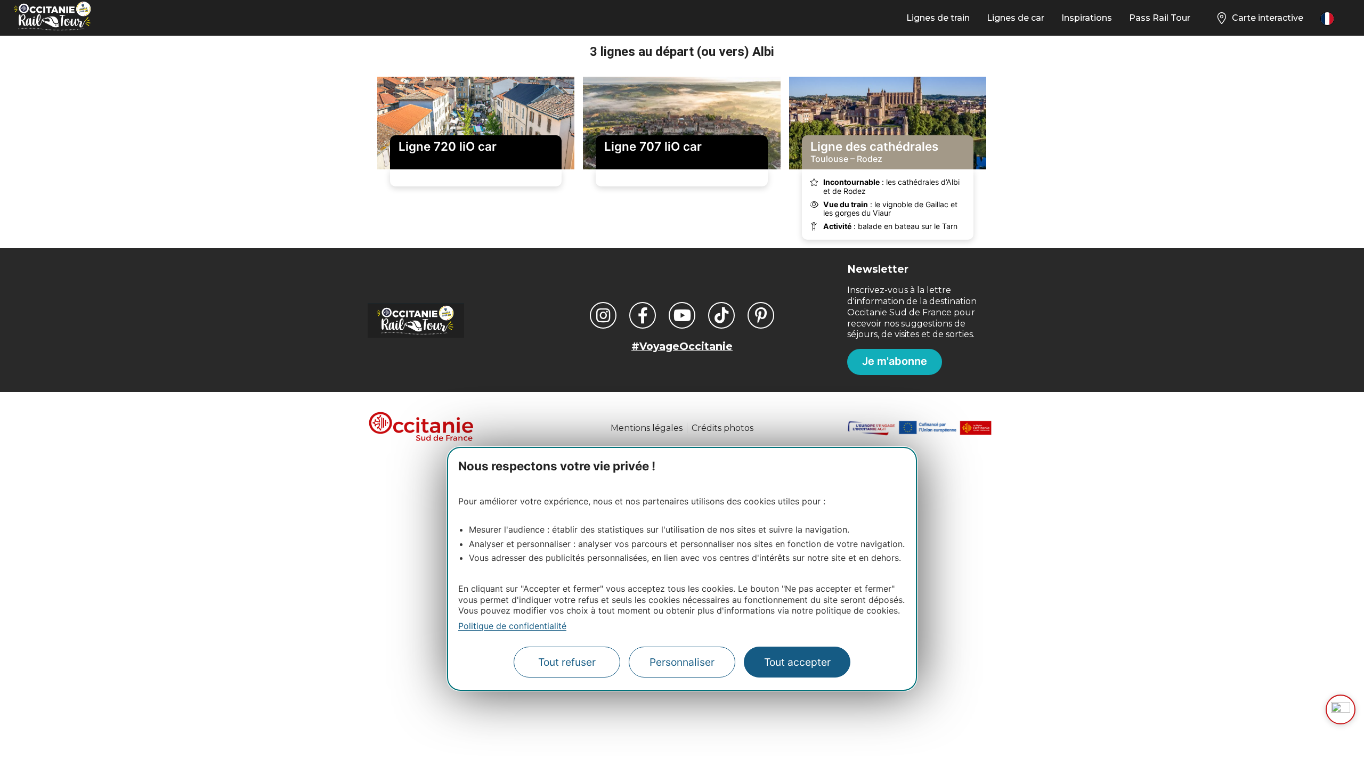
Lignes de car (1015, 18)
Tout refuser (567, 662)
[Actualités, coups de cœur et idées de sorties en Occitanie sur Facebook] (642, 315)
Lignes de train (938, 18)
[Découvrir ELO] (1340, 709)
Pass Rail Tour (1159, 18)
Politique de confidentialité (512, 626)
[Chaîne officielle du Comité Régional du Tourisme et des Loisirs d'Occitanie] (682, 315)
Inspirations (1086, 18)
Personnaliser (682, 662)
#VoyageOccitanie (682, 346)
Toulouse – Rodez (874, 152)
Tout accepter (797, 662)
